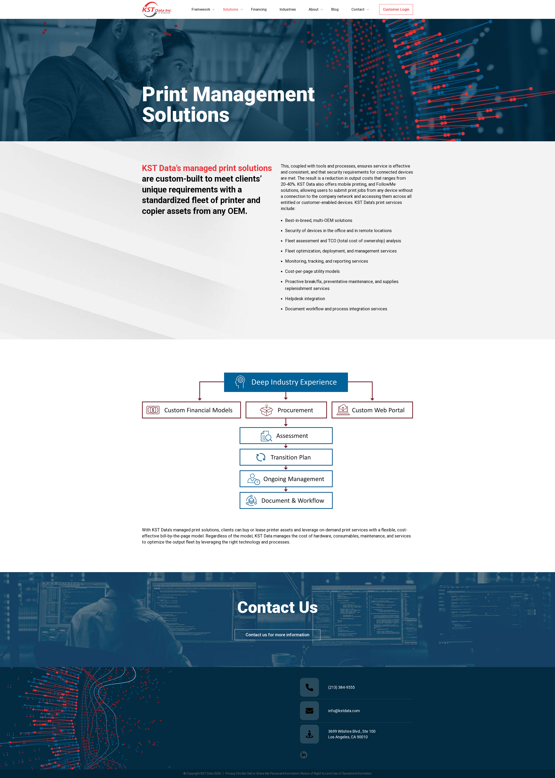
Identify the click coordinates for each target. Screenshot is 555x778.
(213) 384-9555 (341, 687)
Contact (357, 9)
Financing (259, 9)
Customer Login (396, 9)
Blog (335, 9)
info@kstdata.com (344, 710)
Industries (287, 9)
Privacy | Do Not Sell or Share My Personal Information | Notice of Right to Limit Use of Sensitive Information (298, 773)
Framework (201, 9)
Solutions (230, 9)
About (313, 9)
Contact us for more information (277, 634)
